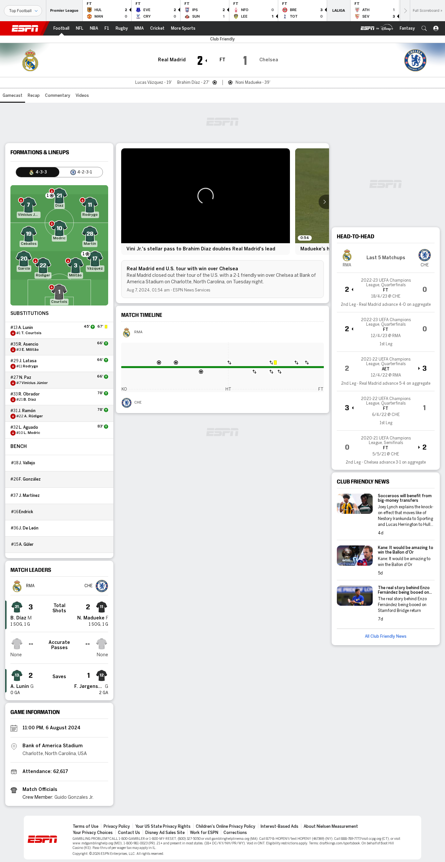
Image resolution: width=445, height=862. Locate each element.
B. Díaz (29, 400)
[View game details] (386, 292)
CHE (138, 403)
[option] (205, 201)
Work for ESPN (204, 832)
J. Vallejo (27, 463)
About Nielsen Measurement (331, 826)
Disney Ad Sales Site (165, 832)
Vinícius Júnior (35, 383)
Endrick (26, 512)
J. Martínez (29, 495)
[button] (424, 28)
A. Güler (26, 544)
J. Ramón (27, 411)
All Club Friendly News (386, 636)
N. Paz (25, 377)
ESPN (25, 28)
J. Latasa (27, 361)
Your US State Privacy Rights (163, 826)
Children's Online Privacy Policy (225, 826)
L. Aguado (28, 427)
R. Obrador (29, 394)
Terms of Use (85, 826)
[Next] (405, 10)
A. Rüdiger (33, 416)
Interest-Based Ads (279, 826)
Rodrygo (30, 366)
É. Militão (30, 350)
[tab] (37, 172)
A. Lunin (25, 327)
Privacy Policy (117, 826)
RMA (138, 332)
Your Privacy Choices (93, 832)
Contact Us (129, 832)
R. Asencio (28, 344)
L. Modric (32, 433)
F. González (30, 479)
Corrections (235, 832)
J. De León (28, 528)
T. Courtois (31, 333)
